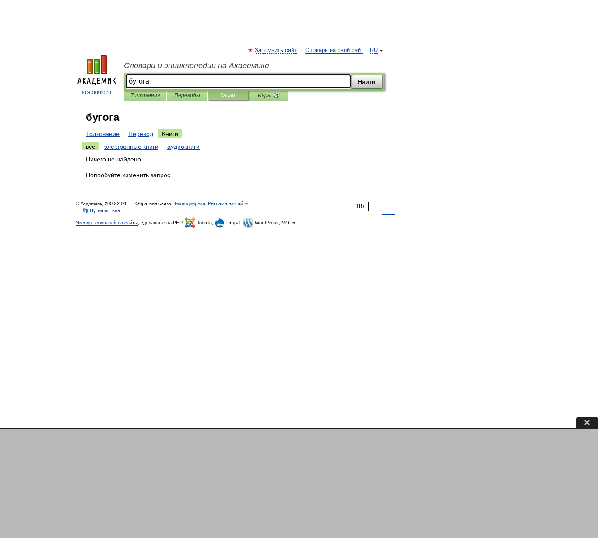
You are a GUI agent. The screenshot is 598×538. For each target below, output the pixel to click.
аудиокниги (183, 146)
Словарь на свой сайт (334, 50)
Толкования (145, 95)
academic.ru (96, 92)
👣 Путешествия (101, 210)
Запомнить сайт (276, 50)
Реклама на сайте (228, 203)
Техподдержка (189, 203)
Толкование (103, 133)
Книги (227, 95)
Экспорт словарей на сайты (107, 222)
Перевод (140, 133)
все (90, 146)
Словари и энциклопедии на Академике (196, 65)
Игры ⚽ (268, 95)
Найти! (367, 81)
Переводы (187, 95)
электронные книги (131, 146)
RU (374, 50)
